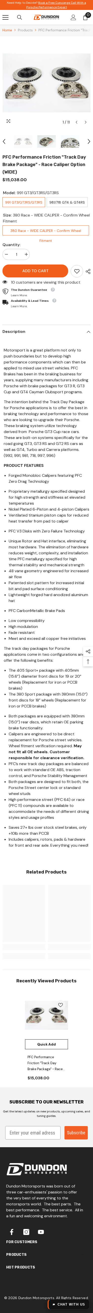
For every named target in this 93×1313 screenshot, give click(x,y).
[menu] (5, 17)
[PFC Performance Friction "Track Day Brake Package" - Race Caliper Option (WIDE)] (46, 1015)
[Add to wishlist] (60, 1005)
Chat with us (71, 1304)
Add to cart (34, 270)
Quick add (46, 1044)
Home (7, 30)
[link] (77, 271)
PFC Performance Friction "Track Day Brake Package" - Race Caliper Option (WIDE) (45, 1063)
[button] (76, 122)
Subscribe (76, 1132)
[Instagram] (26, 1231)
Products (25, 30)
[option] (46, 83)
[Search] (20, 17)
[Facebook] (11, 1231)
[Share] (87, 271)
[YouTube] (40, 1231)
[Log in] (73, 17)
